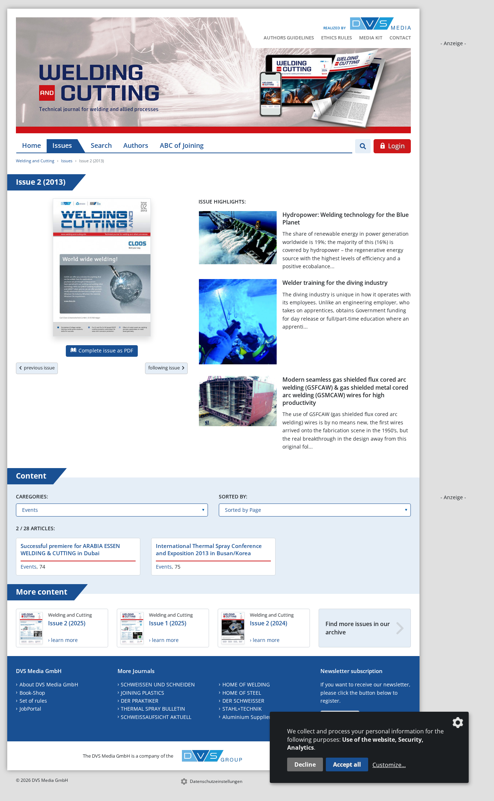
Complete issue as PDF (105, 350)
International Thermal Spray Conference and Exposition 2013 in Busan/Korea (209, 549)
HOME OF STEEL (241, 692)
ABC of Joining (182, 145)
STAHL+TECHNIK (242, 708)
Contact (400, 37)
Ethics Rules (336, 37)
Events (29, 566)
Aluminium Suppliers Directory (259, 717)
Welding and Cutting (35, 160)
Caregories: (32, 496)
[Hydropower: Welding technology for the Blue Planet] (238, 239)
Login (395, 145)
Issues (62, 145)
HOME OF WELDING (246, 684)
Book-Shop (32, 692)
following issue (165, 367)
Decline (305, 764)
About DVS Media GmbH (49, 684)
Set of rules (33, 700)
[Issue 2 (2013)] (102, 268)
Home (31, 145)
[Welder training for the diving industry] (238, 323)
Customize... (389, 765)
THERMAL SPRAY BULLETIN (153, 708)
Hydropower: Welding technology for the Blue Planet (345, 218)
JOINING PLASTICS (142, 692)
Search (101, 145)
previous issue (38, 367)
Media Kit (370, 37)
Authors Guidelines (289, 37)
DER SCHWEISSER (243, 700)
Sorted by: (233, 496)
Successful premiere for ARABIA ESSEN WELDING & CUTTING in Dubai (70, 549)
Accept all (347, 764)
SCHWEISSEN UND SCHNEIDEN (158, 684)
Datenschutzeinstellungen (216, 781)
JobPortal (30, 708)
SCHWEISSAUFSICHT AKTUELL (156, 717)
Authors (135, 145)
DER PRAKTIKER (139, 700)
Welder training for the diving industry (335, 283)
